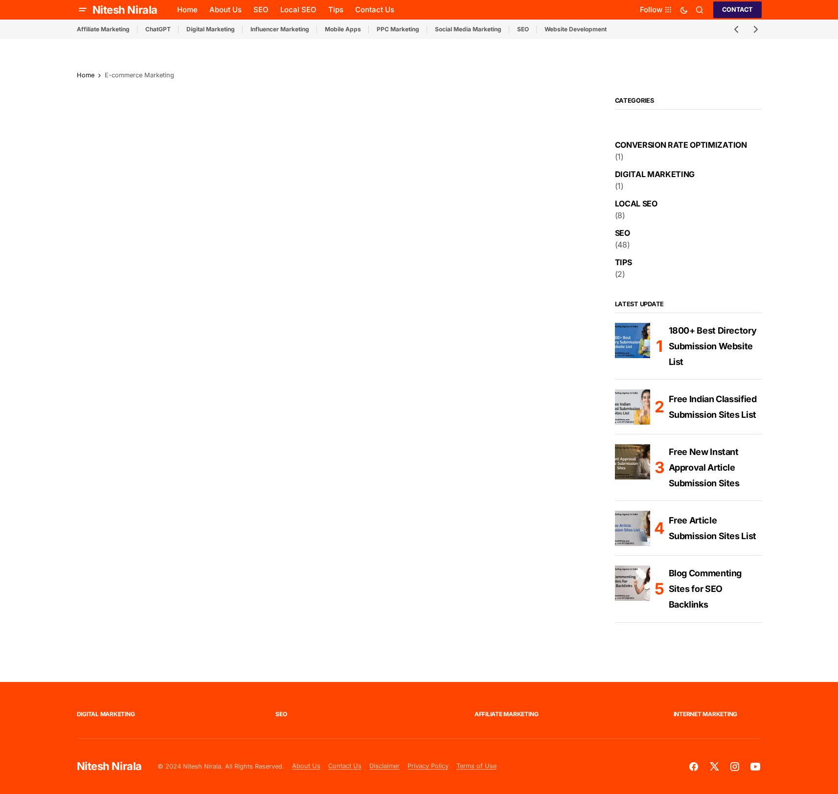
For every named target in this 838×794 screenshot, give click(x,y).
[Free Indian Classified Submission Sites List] (632, 407)
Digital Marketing (210, 29)
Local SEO (636, 203)
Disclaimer (384, 766)
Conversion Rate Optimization (681, 145)
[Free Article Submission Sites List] (632, 528)
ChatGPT (158, 29)
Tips (623, 262)
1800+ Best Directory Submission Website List (713, 346)
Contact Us (345, 766)
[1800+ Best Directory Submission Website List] (632, 340)
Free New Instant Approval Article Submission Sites (704, 467)
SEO (523, 29)
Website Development (575, 29)
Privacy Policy (428, 766)
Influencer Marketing (279, 29)
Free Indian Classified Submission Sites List (713, 407)
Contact (737, 9)
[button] (83, 10)
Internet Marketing (706, 714)
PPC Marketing (398, 29)
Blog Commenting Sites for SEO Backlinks (705, 589)
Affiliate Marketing (103, 29)
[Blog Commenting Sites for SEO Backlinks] (632, 583)
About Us (306, 766)
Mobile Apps (343, 29)
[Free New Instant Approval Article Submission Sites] (632, 461)
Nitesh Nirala (125, 9)
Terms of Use (476, 766)
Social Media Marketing (468, 29)
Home (85, 75)
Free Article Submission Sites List (712, 528)
